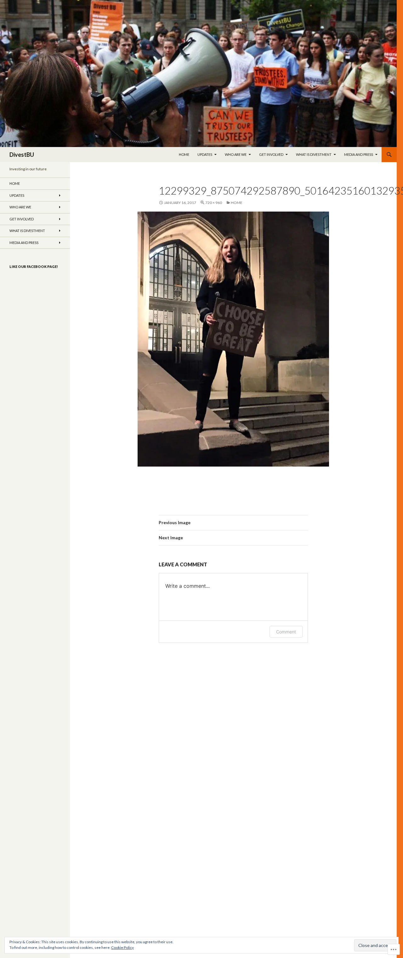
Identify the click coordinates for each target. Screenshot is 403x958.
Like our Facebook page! (33, 266)
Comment (286, 631)
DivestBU (21, 154)
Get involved (271, 154)
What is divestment (314, 154)
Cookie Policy (122, 947)
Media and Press (358, 154)
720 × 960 (213, 202)
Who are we (236, 154)
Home (184, 154)
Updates (204, 154)
